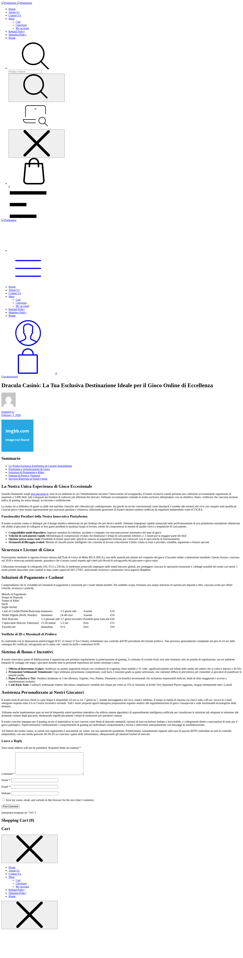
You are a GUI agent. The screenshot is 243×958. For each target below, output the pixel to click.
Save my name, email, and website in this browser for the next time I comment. (50, 800)
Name (5, 780)
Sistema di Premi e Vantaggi (24, 475)
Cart (18, 21)
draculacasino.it (39, 493)
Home (12, 9)
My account (22, 28)
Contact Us (15, 15)
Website (5, 793)
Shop (11, 18)
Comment (8, 773)
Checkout (21, 25)
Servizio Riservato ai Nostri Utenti (28, 478)
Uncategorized (9, 376)
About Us (14, 12)
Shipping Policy (18, 34)
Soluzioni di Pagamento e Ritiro (26, 472)
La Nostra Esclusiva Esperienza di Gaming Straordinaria (40, 465)
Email (5, 786)
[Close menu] (37, 143)
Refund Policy (17, 31)
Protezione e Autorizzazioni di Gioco (29, 469)
